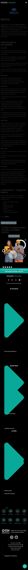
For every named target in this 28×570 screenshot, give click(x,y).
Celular (4, 514)
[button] (26, 2)
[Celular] (4, 511)
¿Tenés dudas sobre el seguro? (14, 270)
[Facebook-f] (8, 280)
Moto (24, 514)
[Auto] (10, 520)
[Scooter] (17, 511)
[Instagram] (12, 280)
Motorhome (17, 523)
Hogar (25, 523)
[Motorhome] (17, 520)
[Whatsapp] (16, 280)
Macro (7, 216)
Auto (10, 523)
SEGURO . (8, 3)
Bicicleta (10, 514)
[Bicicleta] (10, 511)
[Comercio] (4, 520)
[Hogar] (25, 520)
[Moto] (24, 511)
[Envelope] (19, 280)
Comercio (3, 523)
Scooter (17, 514)
